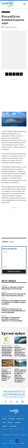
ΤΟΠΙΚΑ (3, 299)
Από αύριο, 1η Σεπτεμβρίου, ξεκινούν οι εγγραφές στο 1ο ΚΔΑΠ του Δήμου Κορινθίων (14, 302)
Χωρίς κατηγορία (5, 12)
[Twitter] (11, 401)
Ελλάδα (16, 368)
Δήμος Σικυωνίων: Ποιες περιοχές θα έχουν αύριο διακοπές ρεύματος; (14, 295)
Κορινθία (4, 292)
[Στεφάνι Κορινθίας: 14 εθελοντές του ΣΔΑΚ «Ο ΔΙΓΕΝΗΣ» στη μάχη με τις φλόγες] (8, 363)
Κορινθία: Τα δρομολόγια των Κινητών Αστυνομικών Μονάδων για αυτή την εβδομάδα (13, 310)
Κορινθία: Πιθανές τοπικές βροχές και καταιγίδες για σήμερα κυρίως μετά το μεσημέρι (20, 351)
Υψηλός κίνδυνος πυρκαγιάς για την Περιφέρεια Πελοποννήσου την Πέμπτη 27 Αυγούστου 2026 (7, 351)
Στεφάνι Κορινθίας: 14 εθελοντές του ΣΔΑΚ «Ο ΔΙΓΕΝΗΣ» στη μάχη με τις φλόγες (6, 375)
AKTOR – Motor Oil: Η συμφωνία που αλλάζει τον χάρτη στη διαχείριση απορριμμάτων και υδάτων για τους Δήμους (20, 376)
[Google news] (22, 401)
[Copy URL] (17, 74)
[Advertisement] (14, 94)
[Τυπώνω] (21, 74)
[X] (10, 74)
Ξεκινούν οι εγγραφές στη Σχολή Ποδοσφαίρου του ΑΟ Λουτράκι (13, 288)
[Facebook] (6, 74)
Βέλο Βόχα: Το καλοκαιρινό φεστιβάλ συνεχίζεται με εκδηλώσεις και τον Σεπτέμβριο (12, 319)
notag (11, 241)
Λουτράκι (4, 285)
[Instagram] (16, 401)
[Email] (14, 74)
